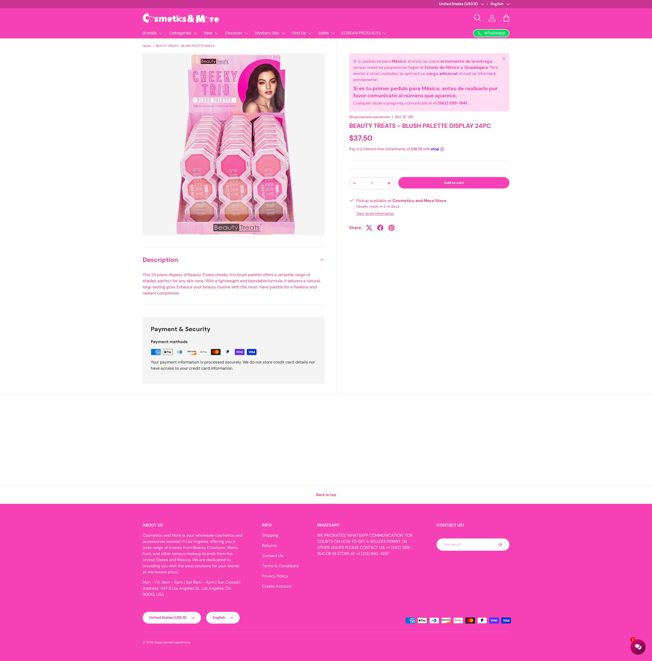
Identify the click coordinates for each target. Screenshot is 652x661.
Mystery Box (267, 33)
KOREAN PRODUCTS (361, 33)
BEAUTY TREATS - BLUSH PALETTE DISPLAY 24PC (186, 45)
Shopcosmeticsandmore (369, 117)
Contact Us (272, 555)
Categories (180, 33)
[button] (506, 18)
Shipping (270, 535)
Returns (269, 545)
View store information (375, 213)
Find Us (299, 33)
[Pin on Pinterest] (391, 227)
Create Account (277, 586)
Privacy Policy (275, 576)
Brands (150, 33)
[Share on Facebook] (380, 227)
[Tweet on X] (369, 227)
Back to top (326, 494)
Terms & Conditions (280, 566)
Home (147, 45)
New (208, 33)
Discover (233, 33)
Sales (323, 33)
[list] (233, 144)
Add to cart (454, 182)
